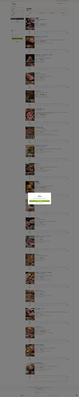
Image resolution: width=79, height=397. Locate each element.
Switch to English (39, 201)
